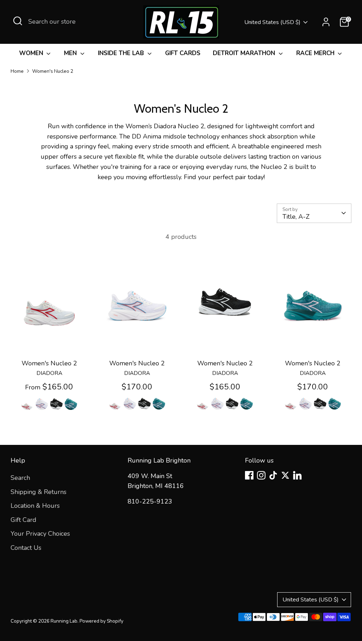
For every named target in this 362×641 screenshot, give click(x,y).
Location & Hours (35, 505)
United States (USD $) (272, 22)
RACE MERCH (316, 53)
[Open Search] (18, 21)
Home (17, 71)
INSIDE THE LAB (122, 53)
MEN (71, 53)
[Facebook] (249, 475)
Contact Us (26, 547)
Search (20, 478)
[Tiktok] (273, 475)
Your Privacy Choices (40, 533)
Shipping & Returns (38, 492)
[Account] (326, 22)
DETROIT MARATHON (245, 53)
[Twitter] (285, 475)
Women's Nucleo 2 (52, 71)
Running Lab (64, 621)
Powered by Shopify (101, 621)
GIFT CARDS (182, 53)
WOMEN (32, 53)
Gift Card (23, 520)
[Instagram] (261, 475)
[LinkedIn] (297, 475)
